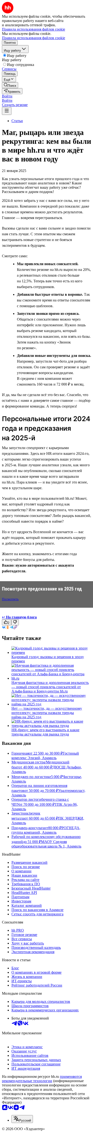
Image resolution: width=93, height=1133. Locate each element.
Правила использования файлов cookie (33, 38)
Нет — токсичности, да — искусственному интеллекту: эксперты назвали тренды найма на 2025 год (46, 712)
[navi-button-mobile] (6, 111)
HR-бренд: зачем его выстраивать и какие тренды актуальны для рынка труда (45, 732)
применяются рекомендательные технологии (42, 1078)
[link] (10, 85)
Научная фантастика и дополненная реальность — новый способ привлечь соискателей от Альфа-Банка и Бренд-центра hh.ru (50, 687)
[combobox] (22, 1119)
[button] (7, 96)
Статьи (17, 121)
